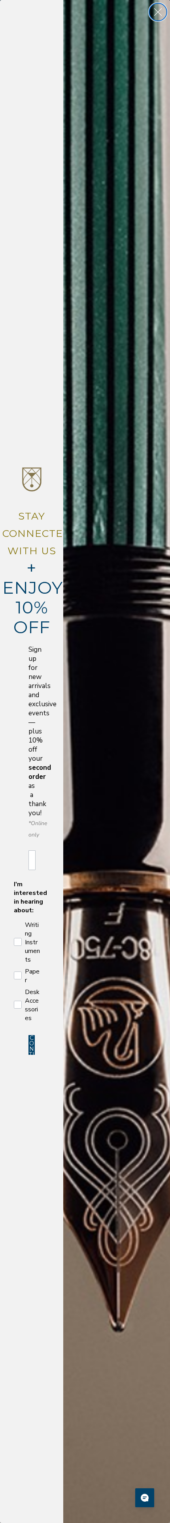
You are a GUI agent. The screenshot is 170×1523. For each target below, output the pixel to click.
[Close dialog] (158, 12)
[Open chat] (144, 1497)
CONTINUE (32, 1045)
